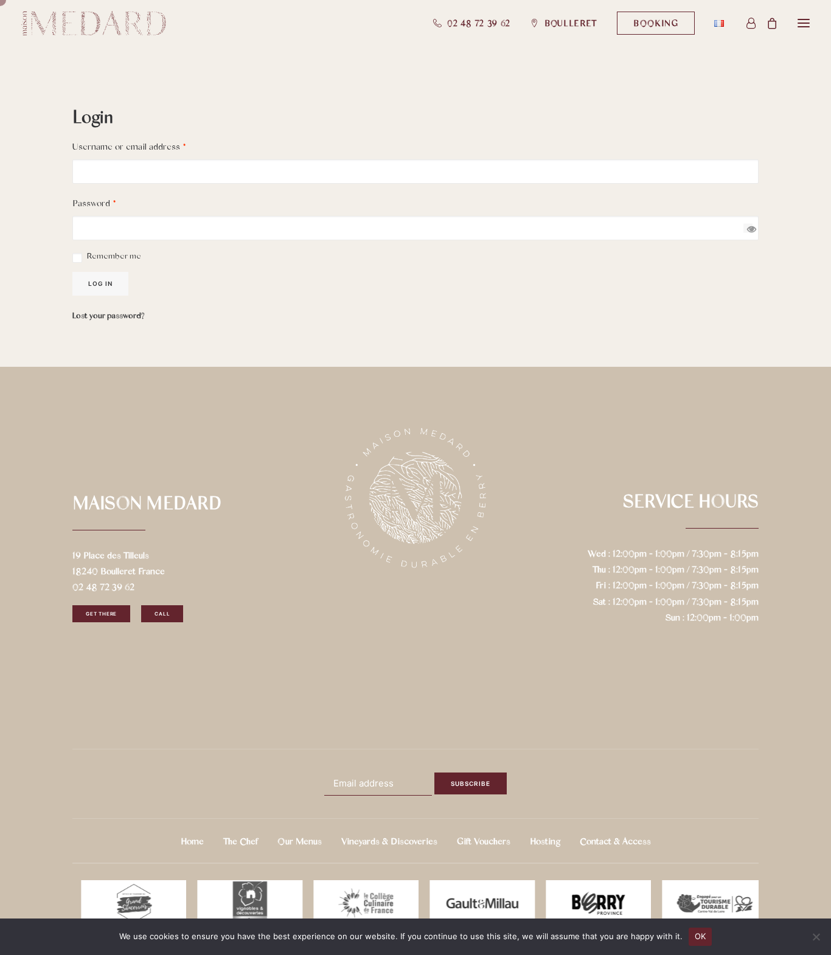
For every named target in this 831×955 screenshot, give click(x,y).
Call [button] (162, 614)
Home (192, 840)
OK (700, 936)
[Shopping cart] (766, 23)
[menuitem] (476, 23)
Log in (100, 283)
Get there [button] (101, 614)
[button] (655, 23)
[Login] (745, 23)
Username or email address (129, 146)
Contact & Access (615, 840)
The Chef (240, 840)
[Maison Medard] (93, 23)
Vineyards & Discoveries (389, 840)
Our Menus (299, 840)
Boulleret (570, 23)
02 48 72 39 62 (478, 23)
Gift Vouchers (483, 840)
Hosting (545, 840)
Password (94, 202)
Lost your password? (108, 315)
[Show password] (748, 228)
